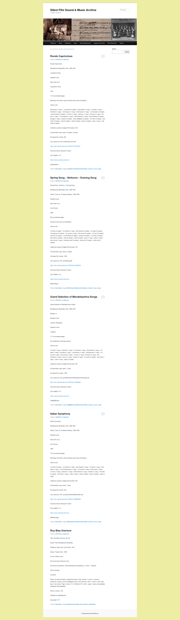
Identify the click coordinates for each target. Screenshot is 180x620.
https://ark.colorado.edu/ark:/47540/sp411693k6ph (65, 382)
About (60, 43)
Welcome (53, 43)
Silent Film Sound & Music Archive (73, 10)
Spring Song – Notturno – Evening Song (73, 177)
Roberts (86, 604)
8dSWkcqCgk (70, 522)
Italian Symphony (60, 413)
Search (122, 43)
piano (81, 604)
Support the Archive (99, 43)
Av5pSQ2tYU (70, 169)
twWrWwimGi (91, 604)
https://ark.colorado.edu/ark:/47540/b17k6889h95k (65, 499)
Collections (68, 43)
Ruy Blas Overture (60, 530)
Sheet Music (58, 169)
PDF (58, 600)
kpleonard (66, 59)
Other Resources (112, 43)
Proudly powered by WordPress (90, 613)
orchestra (90, 169)
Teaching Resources (85, 43)
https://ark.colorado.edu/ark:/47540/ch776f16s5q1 (65, 146)
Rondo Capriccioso (61, 56)
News (75, 43)
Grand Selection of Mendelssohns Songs (73, 296)
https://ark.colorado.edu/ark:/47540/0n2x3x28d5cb (65, 265)
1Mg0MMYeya (70, 405)
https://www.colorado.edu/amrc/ (60, 160)
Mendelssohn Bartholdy (80, 169)
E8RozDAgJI (70, 288)
